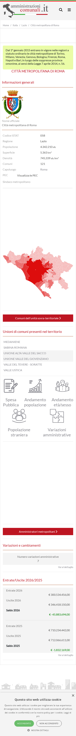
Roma (43, 169)
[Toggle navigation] (61, 10)
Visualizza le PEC (27, 175)
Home (6, 25)
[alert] (38, 714)
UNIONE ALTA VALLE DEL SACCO (25, 353)
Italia (15, 25)
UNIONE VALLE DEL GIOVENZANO (26, 358)
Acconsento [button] (24, 723)
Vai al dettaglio (65, 567)
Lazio (24, 25)
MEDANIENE (12, 341)
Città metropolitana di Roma (45, 25)
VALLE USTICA (13, 370)
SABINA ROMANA (15, 347)
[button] (38, 730)
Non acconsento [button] (49, 723)
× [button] (73, 695)
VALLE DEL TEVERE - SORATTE (23, 364)
